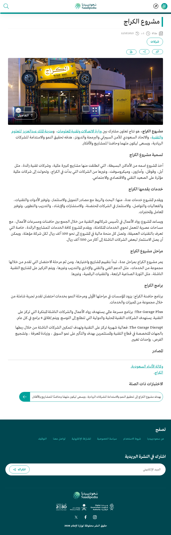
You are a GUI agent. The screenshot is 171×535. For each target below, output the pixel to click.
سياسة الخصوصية (107, 438)
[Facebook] (85, 517)
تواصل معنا (59, 438)
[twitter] (76, 517)
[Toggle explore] (156, 6)
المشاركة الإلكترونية (81, 438)
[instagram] (95, 517)
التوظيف (42, 438)
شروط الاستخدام (132, 438)
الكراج (159, 372)
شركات (155, 42)
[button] (6, 6)
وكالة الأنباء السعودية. (147, 366)
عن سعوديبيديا (155, 438)
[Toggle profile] (164, 6)
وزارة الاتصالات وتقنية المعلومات (79, 131)
